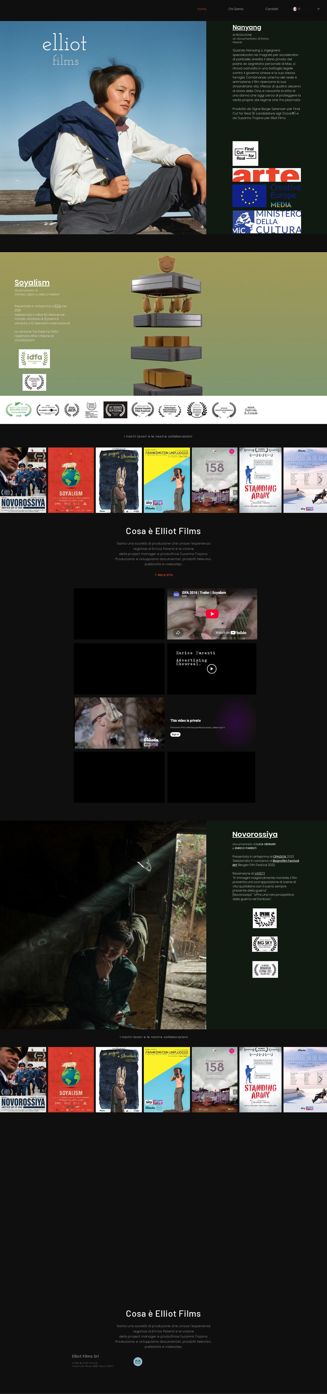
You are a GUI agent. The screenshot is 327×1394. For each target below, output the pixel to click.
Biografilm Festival (286, 861)
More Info (165, 575)
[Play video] (211, 669)
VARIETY (260, 873)
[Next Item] (320, 480)
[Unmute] (85, 743)
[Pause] (78, 743)
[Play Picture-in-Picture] (153, 743)
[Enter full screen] (159, 743)
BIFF (235, 865)
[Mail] (137, 1361)
